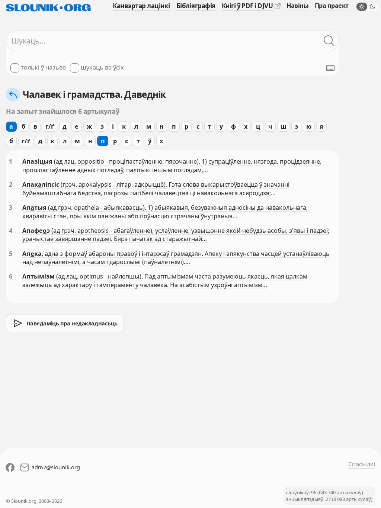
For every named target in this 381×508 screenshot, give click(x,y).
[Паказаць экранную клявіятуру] (330, 68)
